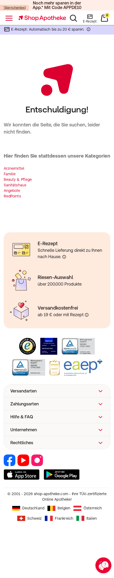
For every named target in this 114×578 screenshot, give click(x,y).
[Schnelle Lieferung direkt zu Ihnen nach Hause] (64, 257)
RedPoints (12, 196)
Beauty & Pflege (18, 179)
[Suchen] (73, 18)
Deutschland (33, 508)
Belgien (64, 508)
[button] (57, 391)
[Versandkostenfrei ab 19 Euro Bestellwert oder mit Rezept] (87, 315)
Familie (10, 174)
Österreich (93, 508)
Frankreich (64, 518)
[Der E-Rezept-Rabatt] (88, 30)
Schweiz (34, 518)
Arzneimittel (14, 168)
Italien (91, 518)
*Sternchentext (14, 8)
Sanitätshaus (15, 185)
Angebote (12, 190)
